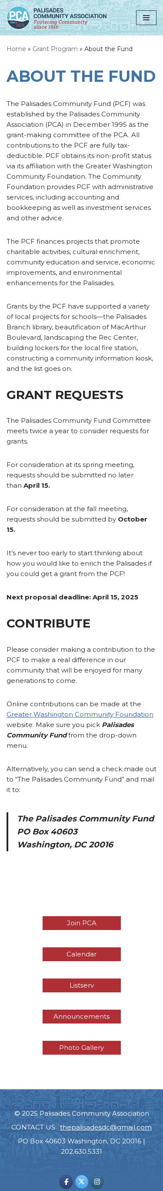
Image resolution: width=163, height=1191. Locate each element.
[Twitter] (81, 1182)
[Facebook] (66, 1182)
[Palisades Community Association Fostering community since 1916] (56, 17)
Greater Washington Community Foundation (80, 714)
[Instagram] (96, 1182)
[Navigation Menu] (146, 17)
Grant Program (55, 49)
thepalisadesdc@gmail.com (106, 1127)
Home (16, 49)
